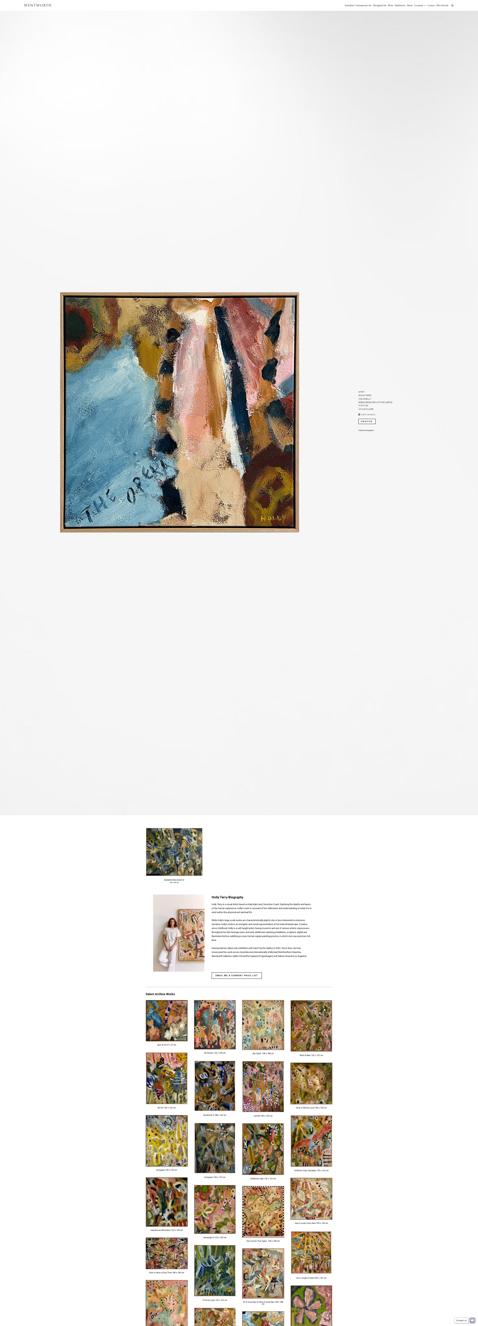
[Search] (452, 6)
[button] (420, 5)
